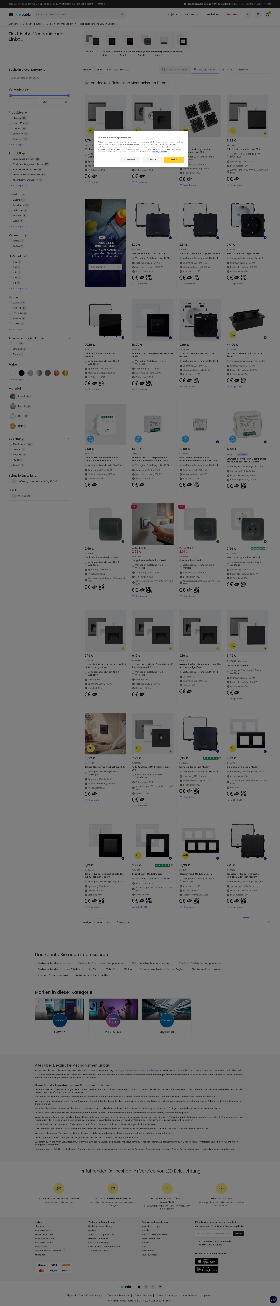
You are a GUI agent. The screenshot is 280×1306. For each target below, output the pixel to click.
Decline (152, 160)
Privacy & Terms (159, 152)
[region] (141, 149)
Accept (174, 160)
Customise (129, 160)
